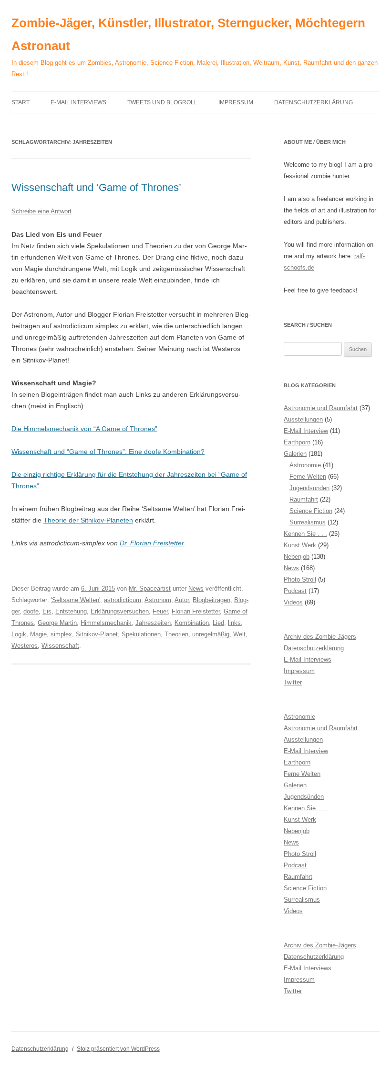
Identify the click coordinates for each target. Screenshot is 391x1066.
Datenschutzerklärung (313, 102)
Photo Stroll (300, 579)
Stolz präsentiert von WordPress (118, 1049)
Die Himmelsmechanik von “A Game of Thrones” (84, 428)
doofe (31, 611)
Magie (38, 634)
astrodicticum (122, 599)
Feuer (160, 611)
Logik (18, 634)
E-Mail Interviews (78, 102)
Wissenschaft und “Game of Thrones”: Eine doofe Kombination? (108, 451)
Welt (239, 634)
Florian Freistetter (196, 611)
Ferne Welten (307, 476)
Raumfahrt (303, 499)
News (196, 588)
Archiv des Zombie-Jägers (320, 636)
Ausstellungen (303, 419)
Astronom (157, 599)
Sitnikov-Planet (97, 634)
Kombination (192, 622)
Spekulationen (141, 634)
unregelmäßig (210, 634)
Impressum (235, 102)
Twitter (293, 682)
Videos (293, 602)
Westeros (24, 645)
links (234, 622)
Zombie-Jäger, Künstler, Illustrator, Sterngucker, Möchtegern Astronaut (188, 34)
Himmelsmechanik (106, 622)
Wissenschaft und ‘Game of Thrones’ (96, 187)
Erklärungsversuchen (120, 611)
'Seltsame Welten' (75, 599)
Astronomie (305, 465)
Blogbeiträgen (211, 599)
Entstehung (71, 611)
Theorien (176, 634)
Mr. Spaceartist (150, 588)
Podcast (295, 590)
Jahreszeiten (153, 622)
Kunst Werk (300, 545)
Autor (182, 599)
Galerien (295, 453)
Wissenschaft (60, 645)
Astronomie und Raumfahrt (321, 408)
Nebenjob (296, 556)
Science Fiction (310, 510)
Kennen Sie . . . (305, 533)
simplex (61, 634)
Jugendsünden (309, 488)
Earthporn (297, 442)
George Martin (57, 622)
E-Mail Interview (306, 430)
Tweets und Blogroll (162, 102)
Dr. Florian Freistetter (152, 543)
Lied (218, 622)
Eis (46, 611)
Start (20, 102)
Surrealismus (307, 522)
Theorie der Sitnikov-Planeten (88, 520)
